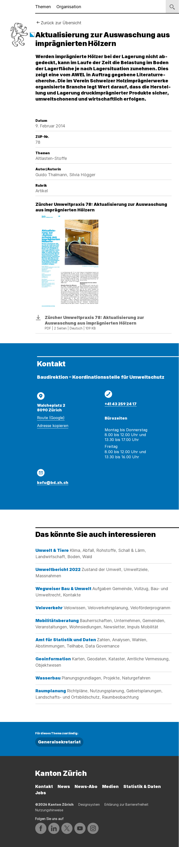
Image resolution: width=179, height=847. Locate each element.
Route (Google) (51, 417)
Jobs (40, 792)
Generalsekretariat (59, 741)
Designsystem (89, 804)
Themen (43, 6)
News (64, 786)
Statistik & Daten (142, 786)
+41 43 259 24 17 (121, 404)
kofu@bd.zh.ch (52, 482)
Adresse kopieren (52, 425)
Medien (110, 786)
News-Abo (86, 786)
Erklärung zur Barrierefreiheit (126, 804)
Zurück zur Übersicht (61, 22)
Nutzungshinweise (49, 810)
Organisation (68, 6)
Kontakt (44, 786)
